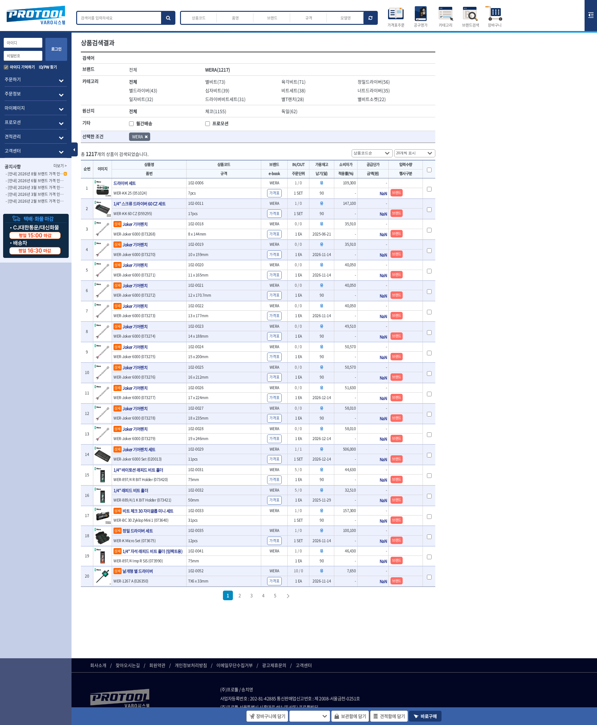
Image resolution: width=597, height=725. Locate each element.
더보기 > (60, 166)
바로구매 (429, 716)
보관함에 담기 (353, 716)
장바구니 (495, 25)
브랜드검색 (470, 25)
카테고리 (445, 25)
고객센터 (304, 665)
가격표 (274, 193)
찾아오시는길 (128, 665)
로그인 (56, 49)
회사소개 (98, 665)
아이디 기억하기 (22, 67)
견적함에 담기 (392, 716)
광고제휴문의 (274, 665)
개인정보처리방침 (191, 665)
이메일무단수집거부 (234, 665)
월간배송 (144, 123)
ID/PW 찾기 (48, 67)
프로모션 (220, 123)
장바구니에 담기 (270, 716)
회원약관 (157, 665)
